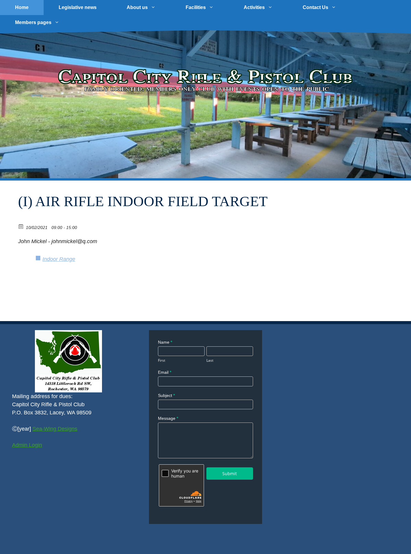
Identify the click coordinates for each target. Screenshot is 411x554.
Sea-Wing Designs (54, 429)
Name (165, 342)
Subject (166, 395)
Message (168, 418)
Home (22, 7)
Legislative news (78, 7)
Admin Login (27, 445)
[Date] (21, 226)
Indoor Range (58, 259)
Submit (229, 473)
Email (164, 372)
